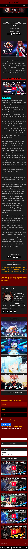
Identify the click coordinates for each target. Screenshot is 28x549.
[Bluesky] (14, 34)
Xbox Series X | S (19, 271)
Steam (7, 271)
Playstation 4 (16, 269)
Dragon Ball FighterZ (20, 267)
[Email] (17, 34)
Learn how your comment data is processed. (13, 427)
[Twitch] (18, 2)
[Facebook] (10, 2)
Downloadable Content (8, 267)
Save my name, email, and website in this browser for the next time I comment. (14, 420)
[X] (11, 34)
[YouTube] (15, 2)
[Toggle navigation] (3, 14)
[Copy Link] (19, 34)
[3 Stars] (9, 264)
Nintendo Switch (5, 269)
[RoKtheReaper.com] (14, 10)
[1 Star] (7, 264)
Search (25, 5)
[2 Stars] (8, 264)
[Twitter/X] (12, 2)
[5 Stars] (11, 264)
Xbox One (11, 271)
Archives (4, 452)
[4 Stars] (10, 264)
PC (11, 269)
